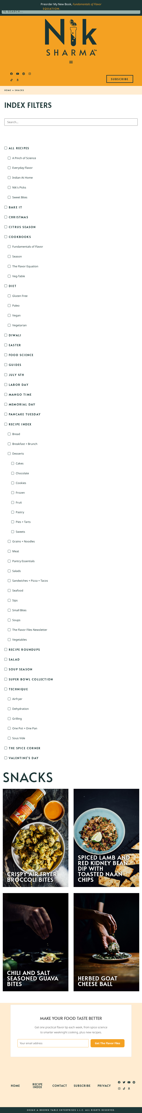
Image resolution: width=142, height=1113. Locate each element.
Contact (59, 1085)
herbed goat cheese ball (98, 980)
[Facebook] (11, 73)
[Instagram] (29, 73)
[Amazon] (17, 80)
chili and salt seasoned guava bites (33, 978)
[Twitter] (124, 1082)
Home (8, 90)
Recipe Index (38, 1085)
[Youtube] (17, 73)
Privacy (104, 1085)
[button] (71, 62)
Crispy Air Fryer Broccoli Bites (32, 876)
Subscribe (82, 1085)
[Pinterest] (23, 73)
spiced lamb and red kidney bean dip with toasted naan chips (104, 868)
